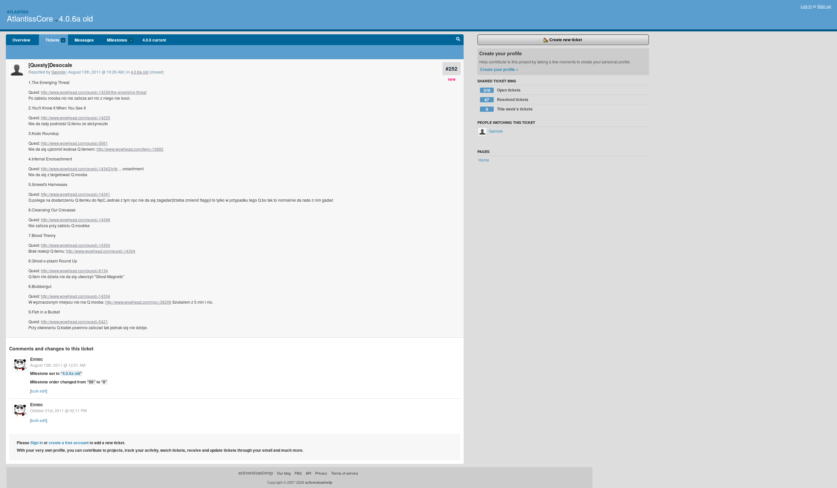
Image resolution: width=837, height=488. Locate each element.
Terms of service (344, 473)
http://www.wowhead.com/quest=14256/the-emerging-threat (93, 92)
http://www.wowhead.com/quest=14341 (75, 194)
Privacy (321, 473)
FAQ (298, 473)
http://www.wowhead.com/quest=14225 (75, 117)
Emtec (36, 359)
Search (458, 39)
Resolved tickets (506, 99)
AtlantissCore (30, 18)
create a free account (69, 443)
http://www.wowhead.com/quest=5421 (74, 321)
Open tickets (502, 90)
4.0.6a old (76, 18)
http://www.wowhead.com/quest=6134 (74, 270)
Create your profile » (499, 69)
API (308, 473)
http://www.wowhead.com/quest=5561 (74, 143)
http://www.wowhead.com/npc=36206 (138, 302)
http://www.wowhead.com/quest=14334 (75, 296)
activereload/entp (255, 473)
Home (483, 159)
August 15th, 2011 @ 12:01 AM (57, 365)
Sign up (824, 6)
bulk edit (38, 391)
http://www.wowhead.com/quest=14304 (75, 245)
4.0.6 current (154, 40)
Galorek (58, 72)
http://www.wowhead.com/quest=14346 (75, 219)
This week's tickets (509, 109)
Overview (21, 40)
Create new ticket (565, 39)
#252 (451, 68)
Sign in (36, 443)
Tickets (49, 40)
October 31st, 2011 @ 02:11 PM (58, 410)
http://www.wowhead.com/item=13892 (129, 149)
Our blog (284, 473)
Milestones (113, 40)
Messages (84, 40)
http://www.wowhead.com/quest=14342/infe (79, 168)
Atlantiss (17, 12)
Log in (806, 6)
